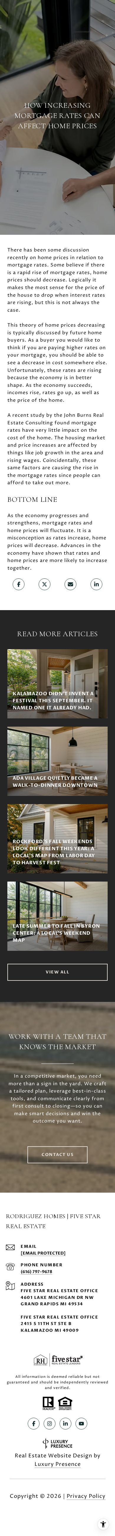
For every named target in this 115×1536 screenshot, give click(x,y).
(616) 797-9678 (36, 1272)
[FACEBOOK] (34, 1423)
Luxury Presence (57, 1464)
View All (57, 972)
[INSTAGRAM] (49, 1423)
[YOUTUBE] (81, 1423)
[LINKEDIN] (65, 1423)
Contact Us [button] (57, 1154)
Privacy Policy (86, 1496)
